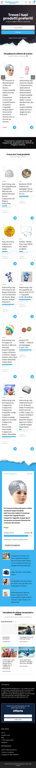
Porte (20, 239)
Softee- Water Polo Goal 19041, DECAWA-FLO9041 (26, 245)
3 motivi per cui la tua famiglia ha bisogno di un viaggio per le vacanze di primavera (9, 664)
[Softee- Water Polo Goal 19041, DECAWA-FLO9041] (26, 231)
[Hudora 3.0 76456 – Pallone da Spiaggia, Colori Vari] (26, 329)
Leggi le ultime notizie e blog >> (18, 38)
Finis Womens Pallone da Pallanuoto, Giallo (8, 245)
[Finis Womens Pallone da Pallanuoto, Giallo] (9, 231)
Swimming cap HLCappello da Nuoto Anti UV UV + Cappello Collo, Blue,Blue (26, 292)
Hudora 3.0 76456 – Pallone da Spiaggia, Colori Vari (26, 344)
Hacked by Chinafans (6, 638)
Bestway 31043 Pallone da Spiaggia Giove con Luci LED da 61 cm (26, 189)
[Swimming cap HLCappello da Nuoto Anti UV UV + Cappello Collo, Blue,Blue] (26, 277)
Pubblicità (4, 742)
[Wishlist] (30, 2)
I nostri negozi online (7, 740)
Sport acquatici (24, 641)
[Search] (26, 2)
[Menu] (2, 2)
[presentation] (3, 77)
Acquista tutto (5, 735)
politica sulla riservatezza (9, 750)
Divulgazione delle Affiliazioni (10, 755)
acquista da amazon (14, 127)
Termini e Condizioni (7, 752)
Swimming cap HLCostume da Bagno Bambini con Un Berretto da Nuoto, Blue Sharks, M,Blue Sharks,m (9, 294)
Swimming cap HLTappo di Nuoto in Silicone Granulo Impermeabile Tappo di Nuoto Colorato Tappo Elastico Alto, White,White (21, 597)
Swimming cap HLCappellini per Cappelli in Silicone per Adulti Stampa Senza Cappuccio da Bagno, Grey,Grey (9, 194)
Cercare (18, 32)
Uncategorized (6, 641)
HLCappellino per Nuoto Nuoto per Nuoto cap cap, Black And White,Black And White (21, 583)
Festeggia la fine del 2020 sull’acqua (26, 638)
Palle (20, 181)
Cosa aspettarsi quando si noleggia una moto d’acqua (26, 661)
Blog (2, 738)
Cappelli (22, 77)
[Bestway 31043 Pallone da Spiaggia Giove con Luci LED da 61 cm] (26, 173)
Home (3, 733)
